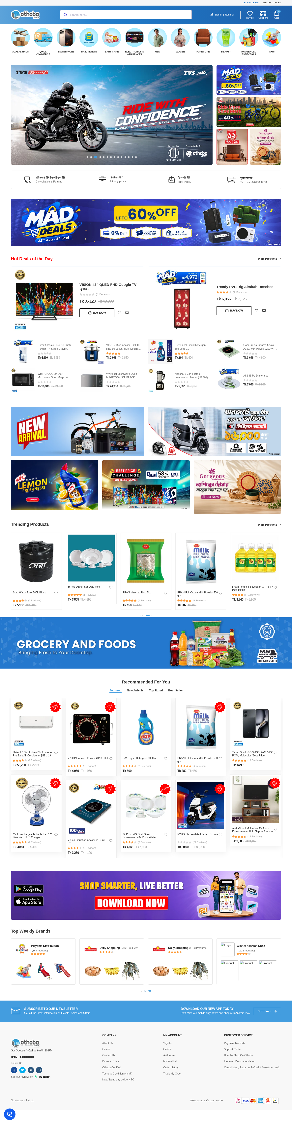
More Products (268, 258)
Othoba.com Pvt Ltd (22, 1100)
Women (180, 51)
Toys (272, 51)
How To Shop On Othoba (238, 1054)
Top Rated (156, 690)
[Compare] (127, 312)
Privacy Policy (110, 1061)
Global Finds (20, 51)
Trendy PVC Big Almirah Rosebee (245, 287)
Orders (167, 1048)
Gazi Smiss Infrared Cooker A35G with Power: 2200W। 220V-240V (259, 349)
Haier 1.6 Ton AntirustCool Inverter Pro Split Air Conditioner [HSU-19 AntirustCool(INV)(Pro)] (32, 755)
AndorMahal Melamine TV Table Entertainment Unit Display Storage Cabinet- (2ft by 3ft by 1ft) (252, 831)
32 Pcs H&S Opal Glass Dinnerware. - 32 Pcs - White (139, 836)
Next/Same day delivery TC (118, 1079)
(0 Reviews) (102, 294)
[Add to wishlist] (119, 312)
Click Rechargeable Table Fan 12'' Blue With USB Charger (32, 836)
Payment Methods (234, 1042)
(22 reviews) (200, 842)
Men (157, 51)
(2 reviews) (34, 760)
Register (229, 14)
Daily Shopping (110, 947)
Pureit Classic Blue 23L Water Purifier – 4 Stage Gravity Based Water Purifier (55, 349)
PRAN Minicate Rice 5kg (137, 592)
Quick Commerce (43, 53)
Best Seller (175, 690)
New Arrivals (135, 690)
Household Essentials (248, 53)
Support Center (232, 1048)
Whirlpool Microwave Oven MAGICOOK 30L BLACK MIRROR (121, 377)
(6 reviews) (89, 766)
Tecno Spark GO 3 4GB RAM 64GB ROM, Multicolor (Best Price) (253, 754)
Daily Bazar (89, 51)
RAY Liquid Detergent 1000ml (139, 758)
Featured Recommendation (239, 1061)
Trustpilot (44, 1076)
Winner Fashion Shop (251, 945)
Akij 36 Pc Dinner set (255, 375)
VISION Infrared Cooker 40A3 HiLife (88, 758)
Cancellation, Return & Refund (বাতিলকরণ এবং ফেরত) (251, 1067)
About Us (107, 1042)
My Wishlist (170, 1061)
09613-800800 (22, 1056)
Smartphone (66, 51)
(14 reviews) (255, 760)
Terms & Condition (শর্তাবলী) (117, 1073)
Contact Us (108, 1054)
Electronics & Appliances (134, 53)
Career (106, 1048)
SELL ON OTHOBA (272, 2)
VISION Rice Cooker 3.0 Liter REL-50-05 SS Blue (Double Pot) (123, 349)
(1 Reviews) (240, 292)
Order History (171, 1067)
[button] (87, 157)
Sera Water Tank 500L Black (29, 592)
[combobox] (126, 14)
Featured (115, 690)
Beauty (226, 51)
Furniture (203, 51)
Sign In (218, 14)
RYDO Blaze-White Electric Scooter (198, 834)
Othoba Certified (111, 1067)
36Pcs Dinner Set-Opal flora (84, 586)
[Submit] (65, 14)
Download (265, 1010)
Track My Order (172, 1073)
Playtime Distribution (45, 945)
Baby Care (112, 51)
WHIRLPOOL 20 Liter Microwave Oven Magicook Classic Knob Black (53, 377)
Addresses (169, 1054)
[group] (112, 115)
